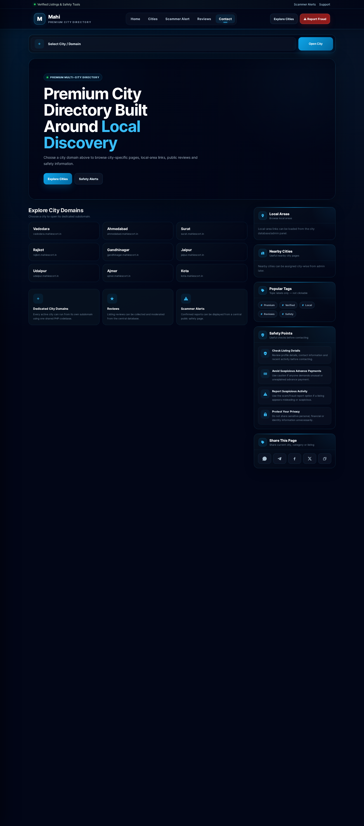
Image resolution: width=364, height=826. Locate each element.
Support (324, 4)
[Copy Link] (324, 458)
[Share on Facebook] (294, 458)
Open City (316, 44)
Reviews (204, 19)
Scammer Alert (177, 19)
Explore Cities (284, 19)
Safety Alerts (88, 179)
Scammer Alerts (305, 4)
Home (135, 19)
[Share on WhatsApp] (264, 458)
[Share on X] (309, 458)
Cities (152, 19)
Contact (225, 19)
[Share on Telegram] (279, 458)
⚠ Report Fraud (315, 19)
